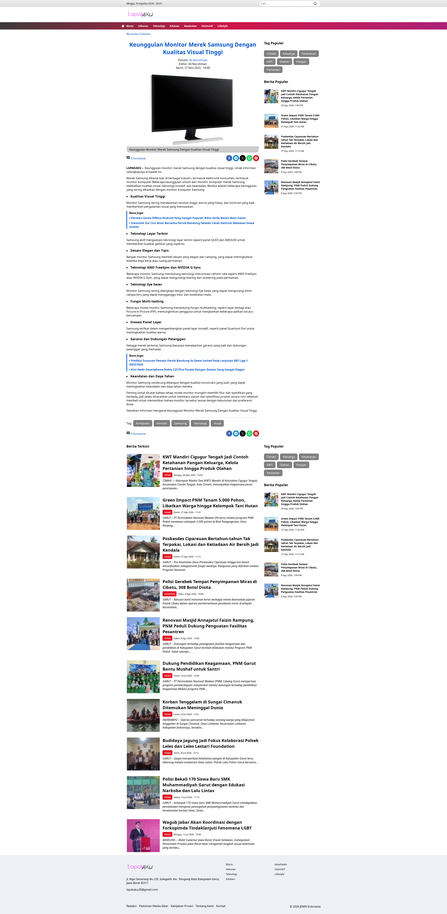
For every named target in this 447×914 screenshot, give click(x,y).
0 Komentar (138, 158)
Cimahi (271, 54)
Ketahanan (309, 54)
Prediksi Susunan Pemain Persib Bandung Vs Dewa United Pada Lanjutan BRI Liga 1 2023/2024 (188, 362)
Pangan (301, 62)
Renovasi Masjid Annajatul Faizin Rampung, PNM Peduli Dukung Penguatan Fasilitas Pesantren (300, 185)
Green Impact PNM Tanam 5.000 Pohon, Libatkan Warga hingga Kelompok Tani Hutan (300, 119)
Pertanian (273, 70)
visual (217, 423)
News (167, 475)
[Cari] (315, 3)
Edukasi (174, 26)
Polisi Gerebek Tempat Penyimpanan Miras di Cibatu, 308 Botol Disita (299, 164)
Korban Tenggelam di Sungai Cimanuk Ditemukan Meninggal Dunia (202, 704)
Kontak (221, 906)
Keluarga (289, 54)
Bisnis (129, 26)
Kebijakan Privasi (182, 906)
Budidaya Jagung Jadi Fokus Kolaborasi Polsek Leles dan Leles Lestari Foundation (211, 743)
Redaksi (131, 906)
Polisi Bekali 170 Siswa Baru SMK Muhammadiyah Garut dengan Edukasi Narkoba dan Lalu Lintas (204, 784)
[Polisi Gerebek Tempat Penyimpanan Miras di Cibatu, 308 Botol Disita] (271, 166)
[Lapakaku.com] (140, 14)
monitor (161, 423)
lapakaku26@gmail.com (142, 889)
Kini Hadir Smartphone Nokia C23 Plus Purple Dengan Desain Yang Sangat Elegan (188, 369)
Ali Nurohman (198, 60)
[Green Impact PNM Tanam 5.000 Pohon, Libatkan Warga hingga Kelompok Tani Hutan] (271, 121)
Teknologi (159, 26)
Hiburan (143, 26)
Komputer (142, 423)
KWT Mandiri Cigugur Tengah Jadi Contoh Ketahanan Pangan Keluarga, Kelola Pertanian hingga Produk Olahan (299, 96)
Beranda (132, 34)
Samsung (180, 423)
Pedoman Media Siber (153, 906)
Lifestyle (223, 26)
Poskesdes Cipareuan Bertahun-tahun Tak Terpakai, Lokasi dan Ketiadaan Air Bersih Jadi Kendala (300, 141)
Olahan (284, 62)
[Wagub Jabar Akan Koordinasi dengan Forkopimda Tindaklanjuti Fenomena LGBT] (143, 835)
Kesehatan (190, 26)
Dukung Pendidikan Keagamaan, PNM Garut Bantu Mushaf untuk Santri (209, 666)
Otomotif (207, 26)
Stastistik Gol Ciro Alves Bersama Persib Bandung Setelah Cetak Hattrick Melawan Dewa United (191, 225)
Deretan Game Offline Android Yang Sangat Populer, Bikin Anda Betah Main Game (188, 218)
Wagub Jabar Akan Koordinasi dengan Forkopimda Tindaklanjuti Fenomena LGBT (207, 825)
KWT (270, 62)
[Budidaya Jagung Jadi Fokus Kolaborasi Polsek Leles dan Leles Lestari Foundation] (143, 753)
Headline (169, 593)
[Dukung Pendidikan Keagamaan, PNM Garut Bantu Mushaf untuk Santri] (143, 676)
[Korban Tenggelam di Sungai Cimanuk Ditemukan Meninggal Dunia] (143, 715)
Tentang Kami (205, 906)
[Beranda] (123, 26)
